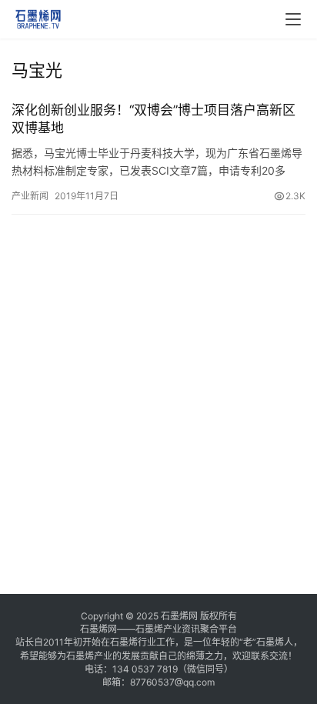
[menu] (293, 19)
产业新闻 (30, 196)
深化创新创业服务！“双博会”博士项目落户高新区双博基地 (153, 118)
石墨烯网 (179, 616)
